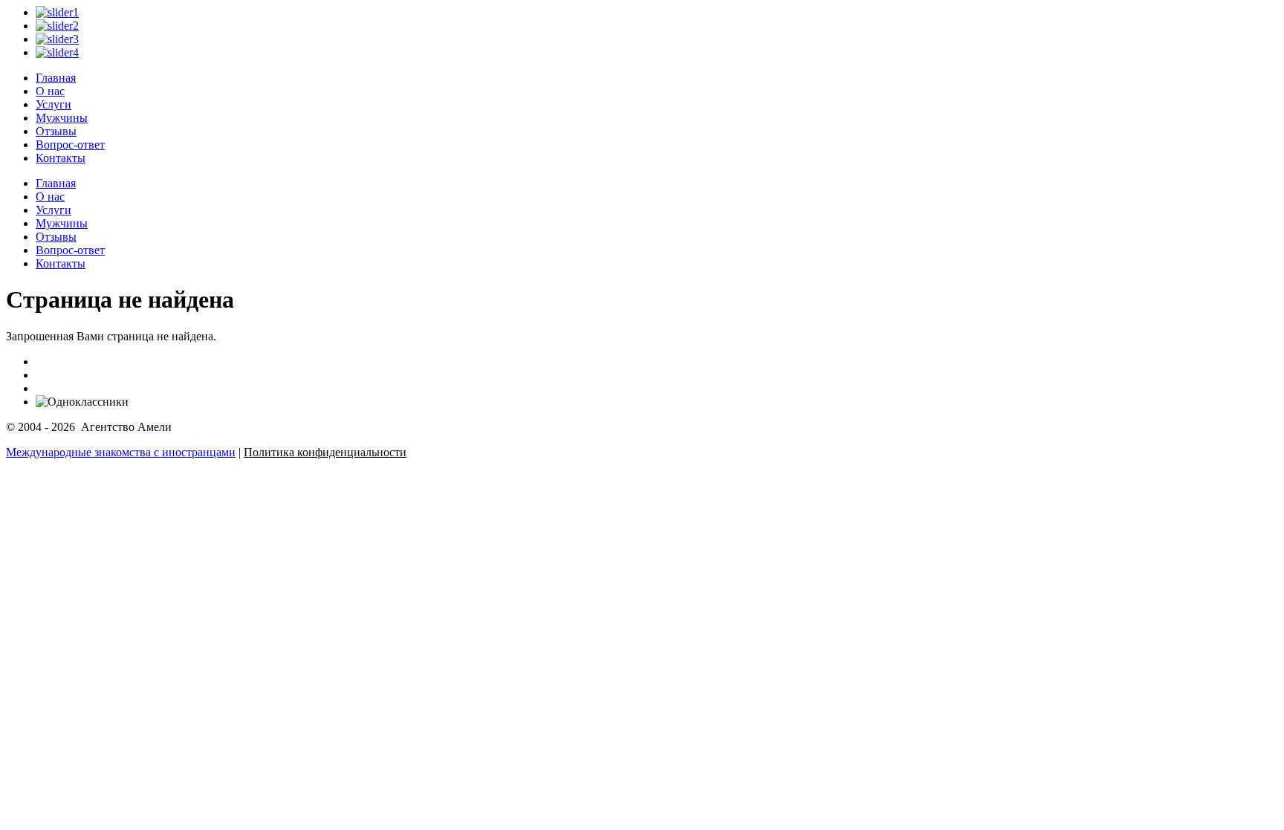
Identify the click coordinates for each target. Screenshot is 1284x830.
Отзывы (56, 131)
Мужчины (62, 117)
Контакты (60, 158)
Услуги (53, 104)
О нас (50, 91)
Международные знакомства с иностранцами (121, 452)
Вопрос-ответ (70, 144)
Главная (56, 77)
